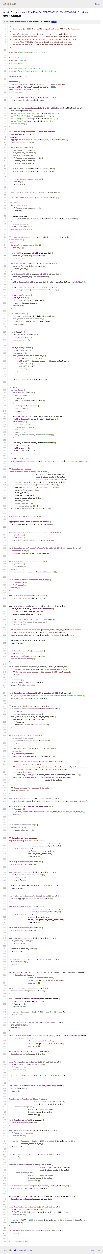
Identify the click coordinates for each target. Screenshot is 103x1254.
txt (92, 1250)
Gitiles (15, 1250)
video (85, 12)
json (98, 1250)
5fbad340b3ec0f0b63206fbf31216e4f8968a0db (52, 12)
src (14, 12)
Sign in (97, 4)
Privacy (22, 1250)
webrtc (6, 12)
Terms (29, 1250)
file (54, 22)
